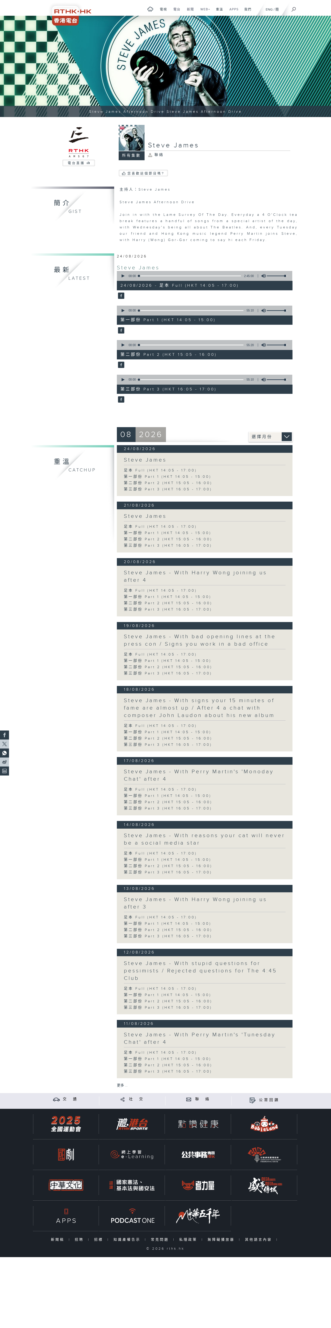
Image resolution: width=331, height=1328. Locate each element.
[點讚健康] (198, 1124)
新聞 (189, 12)
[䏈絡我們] (189, 1099)
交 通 (70, 1099)
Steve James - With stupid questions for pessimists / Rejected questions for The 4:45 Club (200, 970)
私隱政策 (189, 1240)
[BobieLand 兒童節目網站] (264, 1124)
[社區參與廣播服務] (264, 1154)
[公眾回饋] (252, 1100)
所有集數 (131, 155)
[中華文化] (66, 1185)
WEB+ (203, 12)
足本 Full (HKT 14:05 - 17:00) (160, 470)
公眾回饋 (269, 1100)
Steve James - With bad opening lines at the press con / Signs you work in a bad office (200, 640)
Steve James (138, 268)
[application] (203, 276)
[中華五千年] (198, 1215)
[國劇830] (66, 1154)
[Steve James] (120, 296)
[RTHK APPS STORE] (66, 1215)
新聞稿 (58, 1240)
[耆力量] (198, 1185)
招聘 (80, 1240)
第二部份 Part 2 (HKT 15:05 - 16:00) (168, 483)
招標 (99, 1240)
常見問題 (161, 1240)
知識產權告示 (128, 1240)
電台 (175, 12)
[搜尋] (293, 8)
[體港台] (132, 1124)
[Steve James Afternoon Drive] (165, 66)
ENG (269, 9)
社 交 (136, 1099)
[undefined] (150, 9)
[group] (262, 276)
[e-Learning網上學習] (132, 1154)
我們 (246, 12)
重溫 (218, 12)
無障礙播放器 (222, 1240)
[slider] (277, 275)
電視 (161, 12)
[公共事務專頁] (198, 1154)
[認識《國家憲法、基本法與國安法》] (132, 1185)
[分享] (123, 1099)
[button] (123, 276)
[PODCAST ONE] (132, 1215)
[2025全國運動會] (66, 1124)
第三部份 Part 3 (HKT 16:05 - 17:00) (168, 489)
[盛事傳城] (264, 1185)
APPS (232, 12)
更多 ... (122, 1085)
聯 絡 (203, 1099)
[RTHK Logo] (68, 13)
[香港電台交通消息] (56, 1099)
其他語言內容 (259, 1240)
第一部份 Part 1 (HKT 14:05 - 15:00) (167, 477)
